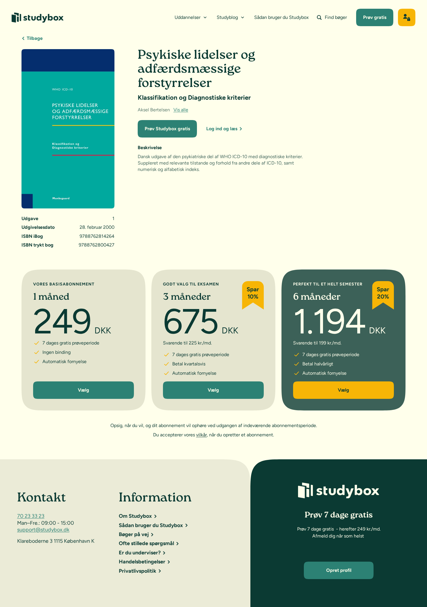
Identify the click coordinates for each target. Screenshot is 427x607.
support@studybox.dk (43, 529)
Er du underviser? (140, 552)
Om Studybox (135, 516)
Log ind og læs (221, 128)
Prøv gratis (374, 17)
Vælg (83, 390)
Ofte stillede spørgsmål (146, 543)
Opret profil (338, 570)
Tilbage (35, 38)
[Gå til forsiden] (38, 18)
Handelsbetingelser (142, 561)
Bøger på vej (134, 534)
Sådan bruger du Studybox (281, 17)
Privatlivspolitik (137, 571)
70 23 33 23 (30, 516)
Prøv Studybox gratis (167, 128)
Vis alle (180, 110)
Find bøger (336, 17)
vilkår (201, 435)
